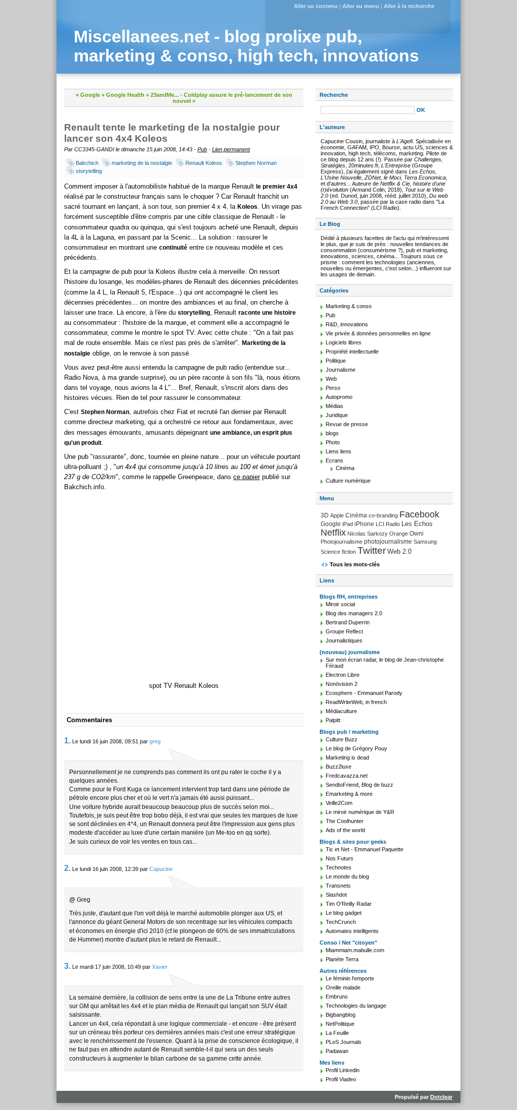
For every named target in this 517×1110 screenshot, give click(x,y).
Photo (333, 442)
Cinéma (345, 468)
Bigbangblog (340, 1015)
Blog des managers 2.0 (354, 613)
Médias (334, 406)
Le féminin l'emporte (350, 978)
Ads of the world (345, 830)
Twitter (371, 550)
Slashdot (336, 895)
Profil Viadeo (341, 1079)
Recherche (334, 95)
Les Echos (417, 524)
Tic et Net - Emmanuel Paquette (364, 849)
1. (67, 740)
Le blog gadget (343, 913)
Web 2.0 (399, 551)
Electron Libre (342, 675)
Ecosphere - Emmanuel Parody (364, 693)
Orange (398, 534)
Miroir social (340, 604)
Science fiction (338, 552)
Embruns (337, 997)
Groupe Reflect (344, 631)
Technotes (338, 867)
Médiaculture (341, 711)
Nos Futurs (339, 858)
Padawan (337, 1051)
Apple (337, 515)
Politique (336, 361)
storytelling (89, 171)
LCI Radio (388, 524)
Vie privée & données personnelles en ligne (378, 333)
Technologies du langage (356, 1006)
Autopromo (339, 397)
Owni (416, 533)
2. (67, 868)
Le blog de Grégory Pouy (356, 748)
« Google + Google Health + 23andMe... (127, 95)
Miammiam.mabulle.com (355, 950)
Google (331, 524)
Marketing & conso (349, 306)
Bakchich (87, 163)
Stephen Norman (256, 163)
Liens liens (338, 451)
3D (325, 515)
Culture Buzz (341, 739)
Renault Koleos (203, 163)
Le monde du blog (347, 876)
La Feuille (337, 1033)
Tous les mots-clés (355, 564)
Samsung (425, 542)
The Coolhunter (345, 821)
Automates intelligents (352, 931)
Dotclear (441, 1097)
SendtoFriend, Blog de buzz (359, 785)
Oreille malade (343, 987)
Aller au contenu (316, 6)
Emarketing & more (349, 794)
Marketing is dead (347, 757)
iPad (347, 524)
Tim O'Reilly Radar (349, 904)
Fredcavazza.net (347, 776)
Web (331, 379)
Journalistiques (344, 640)
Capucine (161, 869)
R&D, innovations (347, 324)
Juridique (337, 415)
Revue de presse (347, 424)
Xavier (160, 967)
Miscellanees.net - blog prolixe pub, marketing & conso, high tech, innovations (246, 46)
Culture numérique (348, 481)
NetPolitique (340, 1024)
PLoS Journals (343, 1042)
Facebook (419, 514)
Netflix (333, 533)
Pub (202, 149)
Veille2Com (339, 803)
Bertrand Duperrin (348, 622)
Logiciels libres (343, 342)
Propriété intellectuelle (352, 351)
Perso (333, 388)
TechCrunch (341, 922)
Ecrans (334, 460)
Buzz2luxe (338, 767)
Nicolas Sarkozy (367, 534)
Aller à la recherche (409, 6)
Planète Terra (342, 959)
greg (155, 741)
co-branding (383, 515)
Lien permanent (231, 149)
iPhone (364, 524)
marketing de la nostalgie (142, 163)
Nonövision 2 (341, 684)
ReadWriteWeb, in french (356, 702)
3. (67, 966)
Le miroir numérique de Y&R (360, 812)
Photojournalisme (342, 542)
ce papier (246, 477)
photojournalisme (388, 541)
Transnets (338, 886)
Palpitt (333, 720)
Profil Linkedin (342, 1070)
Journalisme (340, 370)
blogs (332, 433)
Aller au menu (360, 6)
